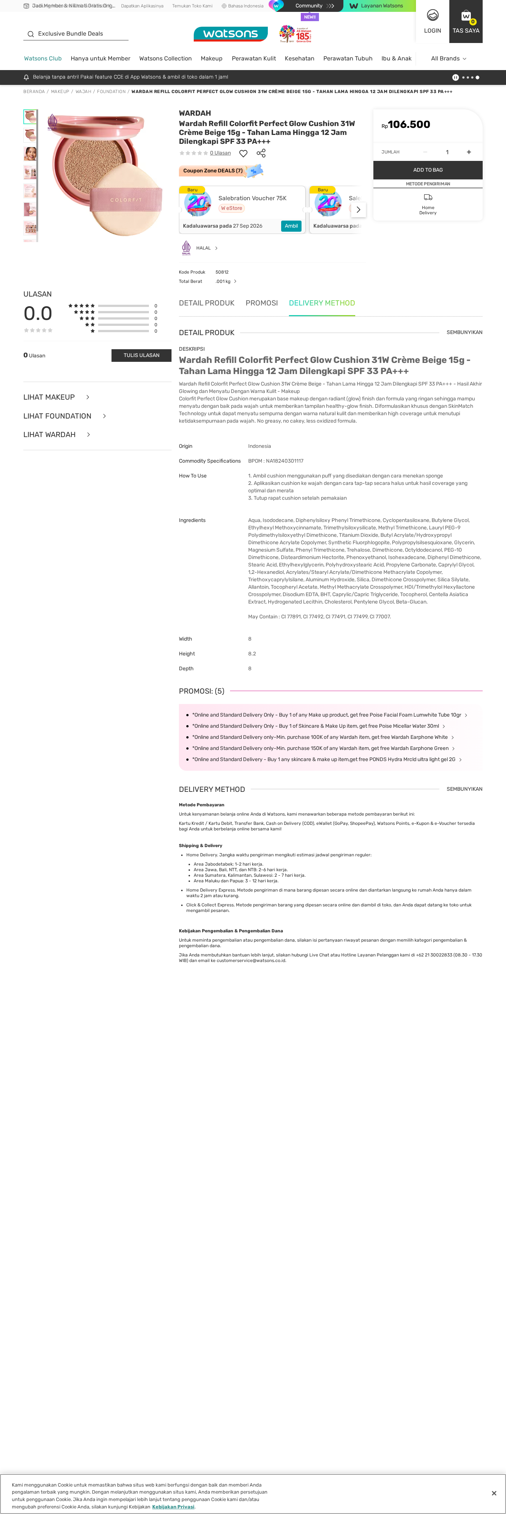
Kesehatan (299, 58)
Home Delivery (201, 854)
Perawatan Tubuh (348, 58)
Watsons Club (43, 58)
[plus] (469, 152)
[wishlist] (243, 153)
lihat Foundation (58, 416)
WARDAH (195, 113)
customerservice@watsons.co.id (251, 960)
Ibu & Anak (397, 58)
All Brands (445, 58)
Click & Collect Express (210, 905)
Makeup (212, 58)
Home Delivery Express (210, 890)
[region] (253, 1494)
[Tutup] (494, 1493)
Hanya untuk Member (100, 58)
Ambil (291, 226)
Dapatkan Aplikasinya (142, 6)
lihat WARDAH (50, 435)
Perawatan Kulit (254, 58)
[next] (358, 209)
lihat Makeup (50, 397)
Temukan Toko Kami (192, 6)
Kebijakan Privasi (173, 1506)
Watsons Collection (165, 58)
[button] (466, 21)
